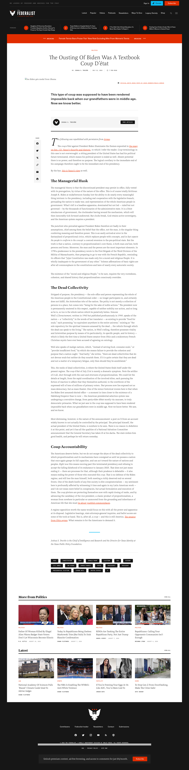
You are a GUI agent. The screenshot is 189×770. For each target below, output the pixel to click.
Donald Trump (92, 561)
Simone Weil (80, 570)
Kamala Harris (86, 566)
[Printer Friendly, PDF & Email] (37, 179)
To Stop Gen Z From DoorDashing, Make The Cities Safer (151, 686)
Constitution (67, 561)
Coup (79, 561)
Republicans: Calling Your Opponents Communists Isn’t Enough (149, 634)
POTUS (99, 566)
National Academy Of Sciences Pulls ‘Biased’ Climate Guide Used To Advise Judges (35, 688)
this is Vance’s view (71, 170)
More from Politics (32, 597)
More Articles (128, 122)
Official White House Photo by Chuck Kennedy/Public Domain (142, 83)
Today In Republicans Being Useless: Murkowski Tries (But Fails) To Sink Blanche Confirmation (74, 634)
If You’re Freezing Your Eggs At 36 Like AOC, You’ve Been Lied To (112, 686)
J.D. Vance (57, 566)
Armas (107, 139)
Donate (158, 3)
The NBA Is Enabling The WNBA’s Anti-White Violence (73, 686)
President (125, 566)
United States (96, 570)
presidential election (61, 570)
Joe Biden (70, 566)
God (117, 561)
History (128, 561)
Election (107, 561)
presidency (111, 566)
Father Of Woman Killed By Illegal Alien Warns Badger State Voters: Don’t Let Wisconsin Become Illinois (35, 634)
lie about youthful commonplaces (94, 503)
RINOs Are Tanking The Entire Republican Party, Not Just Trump (112, 633)
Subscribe (172, 3)
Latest (23, 650)
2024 (54, 561)
